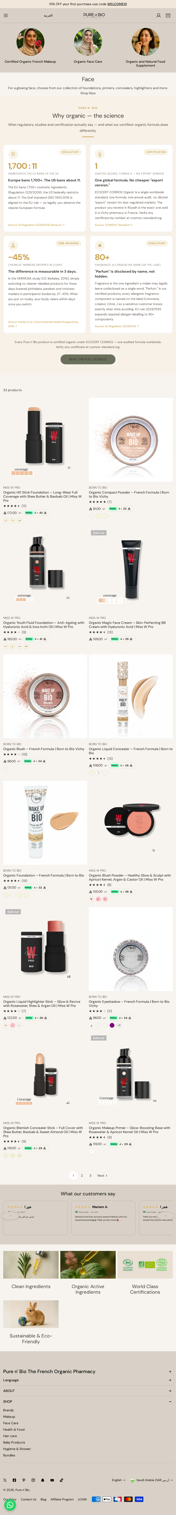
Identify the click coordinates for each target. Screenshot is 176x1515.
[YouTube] (52, 1480)
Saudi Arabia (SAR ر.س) (153, 1480)
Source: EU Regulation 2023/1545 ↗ (117, 326)
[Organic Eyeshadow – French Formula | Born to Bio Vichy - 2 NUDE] (98, 1025)
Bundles (9, 1455)
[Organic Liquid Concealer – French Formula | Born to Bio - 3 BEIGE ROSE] (105, 772)
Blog (43, 1499)
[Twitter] (5, 1480)
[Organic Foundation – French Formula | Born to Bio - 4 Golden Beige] (26, 895)
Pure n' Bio (22, 1490)
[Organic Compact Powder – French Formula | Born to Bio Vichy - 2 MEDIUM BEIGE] (98, 516)
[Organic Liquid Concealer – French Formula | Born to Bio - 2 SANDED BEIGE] (98, 772)
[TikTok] (61, 1480)
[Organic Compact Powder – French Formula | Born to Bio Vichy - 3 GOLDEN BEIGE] (105, 516)
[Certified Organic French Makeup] (30, 42)
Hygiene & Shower (17, 1449)
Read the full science (88, 359)
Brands (8, 1410)
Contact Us (28, 1499)
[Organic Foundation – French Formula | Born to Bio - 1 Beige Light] (12, 895)
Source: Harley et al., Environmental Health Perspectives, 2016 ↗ (43, 324)
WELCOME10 (117, 4)
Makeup (9, 1417)
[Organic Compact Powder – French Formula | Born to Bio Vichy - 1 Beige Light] (91, 516)
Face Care (10, 1423)
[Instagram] (33, 1480)
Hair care (10, 1436)
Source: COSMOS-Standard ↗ (114, 225)
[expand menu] (5, 15)
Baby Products (14, 1442)
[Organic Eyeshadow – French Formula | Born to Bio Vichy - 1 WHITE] (91, 1025)
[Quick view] (79, 477)
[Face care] (88, 42)
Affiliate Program (62, 1499)
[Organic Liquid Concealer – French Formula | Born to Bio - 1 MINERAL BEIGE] (91, 772)
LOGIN (82, 1499)
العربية (48, 15)
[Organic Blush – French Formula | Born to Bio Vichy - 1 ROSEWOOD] (5, 768)
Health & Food (13, 1429)
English (117, 1480)
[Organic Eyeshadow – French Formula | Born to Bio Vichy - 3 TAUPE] (105, 1025)
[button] (168, 15)
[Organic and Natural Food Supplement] (145, 42)
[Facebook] (14, 1480)
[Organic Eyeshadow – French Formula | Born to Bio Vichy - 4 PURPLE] (112, 1025)
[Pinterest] (24, 1480)
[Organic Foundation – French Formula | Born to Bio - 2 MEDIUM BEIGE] (5, 895)
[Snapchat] (42, 1480)
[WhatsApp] (10, 1505)
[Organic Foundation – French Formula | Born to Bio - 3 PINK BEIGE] (19, 895)
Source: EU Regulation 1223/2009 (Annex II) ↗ (36, 225)
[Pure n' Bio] (94, 15)
